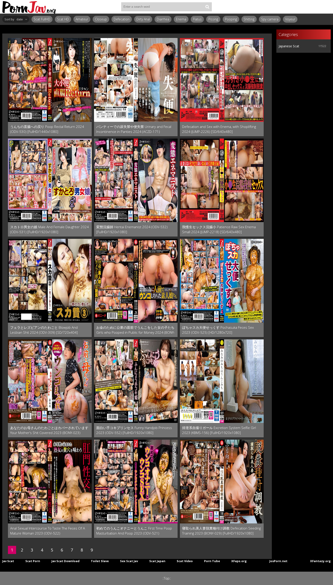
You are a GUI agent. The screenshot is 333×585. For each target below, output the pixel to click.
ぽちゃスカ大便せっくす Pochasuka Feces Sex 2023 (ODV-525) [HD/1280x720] (218, 330)
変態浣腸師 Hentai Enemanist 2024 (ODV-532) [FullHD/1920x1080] (132, 229)
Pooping (231, 19)
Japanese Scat (289, 46)
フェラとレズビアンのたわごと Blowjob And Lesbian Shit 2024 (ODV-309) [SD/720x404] (44, 330)
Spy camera (269, 19)
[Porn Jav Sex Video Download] (29, 7)
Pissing (213, 19)
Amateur (82, 19)
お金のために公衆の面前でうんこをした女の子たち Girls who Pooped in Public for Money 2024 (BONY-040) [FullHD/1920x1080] (135, 330)
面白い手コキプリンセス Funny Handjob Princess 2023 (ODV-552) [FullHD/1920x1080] (134, 430)
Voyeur (290, 19)
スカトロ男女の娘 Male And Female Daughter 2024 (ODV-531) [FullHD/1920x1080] (49, 229)
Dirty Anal (143, 19)
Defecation (122, 19)
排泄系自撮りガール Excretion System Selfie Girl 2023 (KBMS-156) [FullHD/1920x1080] (219, 430)
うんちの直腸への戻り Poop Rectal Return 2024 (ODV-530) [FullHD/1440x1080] (47, 129)
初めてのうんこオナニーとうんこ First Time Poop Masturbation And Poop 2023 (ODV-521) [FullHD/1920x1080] (134, 531)
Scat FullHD (42, 19)
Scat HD (63, 19)
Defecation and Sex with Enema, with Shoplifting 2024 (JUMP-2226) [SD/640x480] (219, 129)
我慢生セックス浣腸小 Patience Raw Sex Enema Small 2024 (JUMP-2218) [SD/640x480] (219, 229)
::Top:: (166, 578)
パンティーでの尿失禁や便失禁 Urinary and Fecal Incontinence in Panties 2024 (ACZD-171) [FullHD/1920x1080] (133, 129)
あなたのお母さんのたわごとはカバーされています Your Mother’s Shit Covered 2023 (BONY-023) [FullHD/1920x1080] (49, 430)
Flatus (197, 19)
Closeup (101, 19)
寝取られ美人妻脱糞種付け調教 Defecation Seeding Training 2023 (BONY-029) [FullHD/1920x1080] (221, 530)
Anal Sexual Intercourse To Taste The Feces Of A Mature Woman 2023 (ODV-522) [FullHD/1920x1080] (47, 531)
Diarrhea (163, 19)
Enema (181, 19)
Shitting (249, 19)
